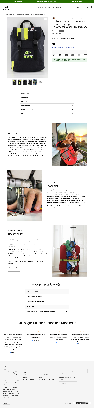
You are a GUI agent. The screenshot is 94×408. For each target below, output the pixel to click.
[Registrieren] (75, 383)
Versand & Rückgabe (27, 109)
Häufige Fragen (26, 377)
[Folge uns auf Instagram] (85, 371)
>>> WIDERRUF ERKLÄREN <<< (46, 380)
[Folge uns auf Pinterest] (89, 371)
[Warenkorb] (90, 7)
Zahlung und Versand (28, 379)
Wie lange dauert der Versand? (35, 296)
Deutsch (79, 7)
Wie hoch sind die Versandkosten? (36, 301)
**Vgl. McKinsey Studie (14, 271)
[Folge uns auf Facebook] (82, 371)
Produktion (24, 101)
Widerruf (41, 377)
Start (4, 14)
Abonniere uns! (57, 7)
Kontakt (25, 372)
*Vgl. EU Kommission (13, 267)
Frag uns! (47, 7)
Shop (34, 7)
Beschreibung (25, 93)
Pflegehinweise (25, 105)
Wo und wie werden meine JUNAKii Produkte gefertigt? (41, 311)
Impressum (42, 370)
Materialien (24, 97)
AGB (40, 372)
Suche (24, 370)
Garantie (24, 113)
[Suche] (84, 7)
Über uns (40, 7)
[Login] (87, 7)
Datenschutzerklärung (44, 374)
